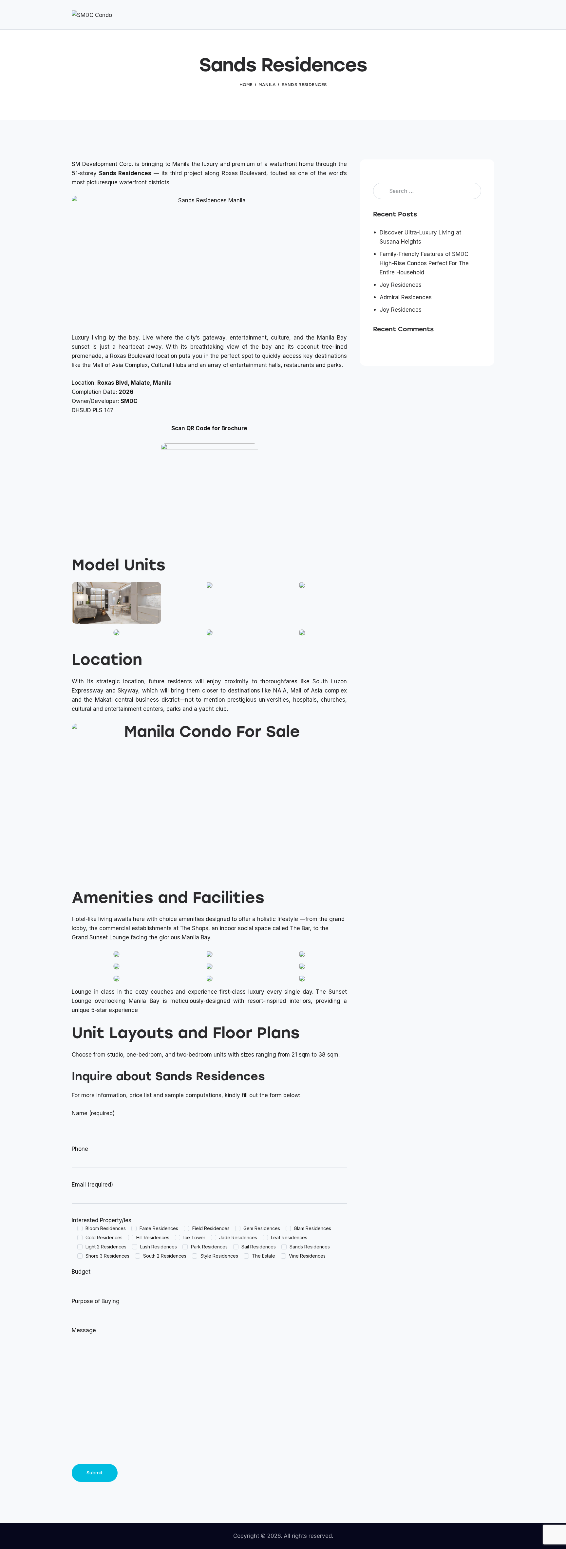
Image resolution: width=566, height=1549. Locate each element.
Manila (267, 84)
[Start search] (489, 15)
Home (246, 84)
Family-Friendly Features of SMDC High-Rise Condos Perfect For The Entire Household (424, 263)
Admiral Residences (406, 297)
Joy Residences (401, 285)
